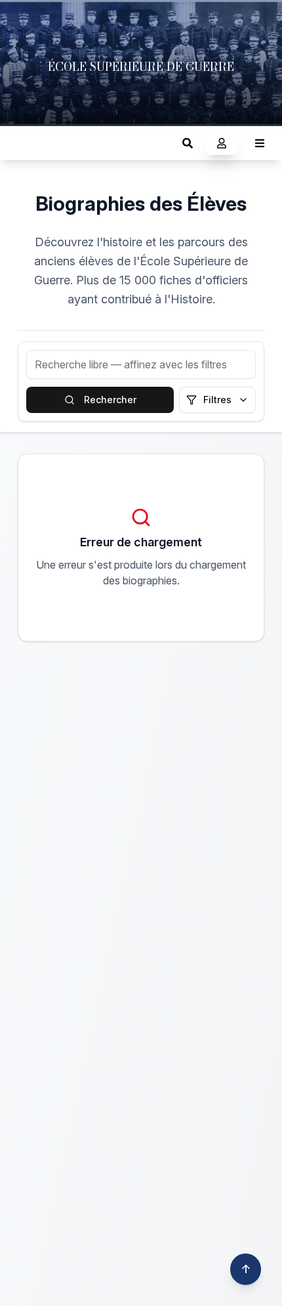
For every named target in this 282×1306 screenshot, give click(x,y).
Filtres (217, 399)
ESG (23, 143)
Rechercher (110, 399)
